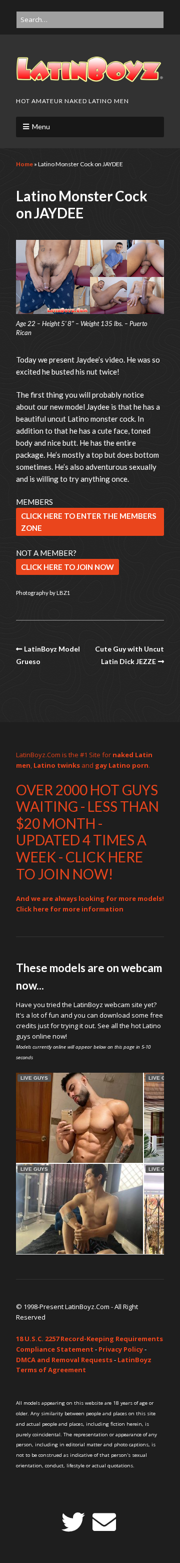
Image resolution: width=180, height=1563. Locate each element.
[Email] (104, 1522)
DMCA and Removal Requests (64, 1359)
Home (24, 164)
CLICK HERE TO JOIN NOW (67, 566)
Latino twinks (57, 765)
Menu (41, 126)
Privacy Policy (120, 1349)
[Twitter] (73, 1522)
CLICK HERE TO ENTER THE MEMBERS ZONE (88, 521)
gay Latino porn (121, 765)
